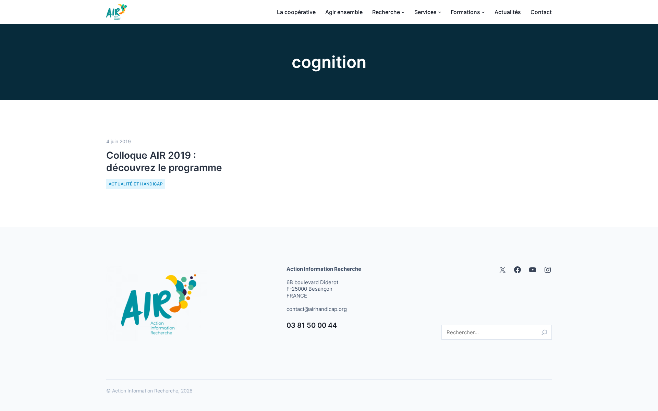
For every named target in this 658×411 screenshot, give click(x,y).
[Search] (544, 332)
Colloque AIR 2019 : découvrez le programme (164, 161)
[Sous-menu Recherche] (403, 12)
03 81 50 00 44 (312, 325)
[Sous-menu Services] (439, 12)
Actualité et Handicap (136, 183)
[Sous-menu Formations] (483, 12)
